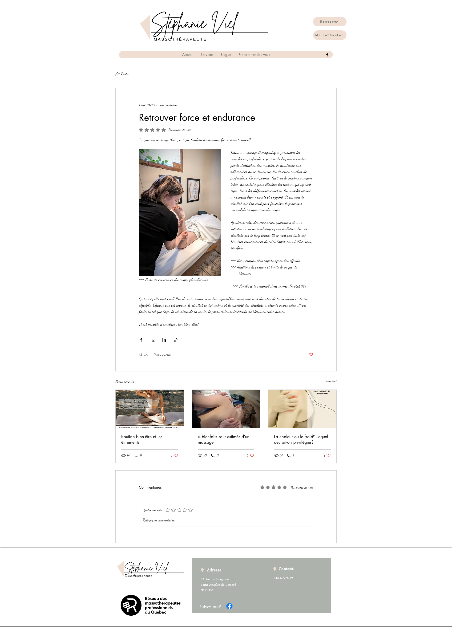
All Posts (122, 73)
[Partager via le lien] (176, 340)
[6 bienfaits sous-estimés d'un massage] (226, 409)
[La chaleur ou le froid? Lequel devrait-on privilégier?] (302, 409)
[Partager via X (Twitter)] (152, 340)
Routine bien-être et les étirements (141, 439)
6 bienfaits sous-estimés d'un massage (224, 439)
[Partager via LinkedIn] (164, 340)
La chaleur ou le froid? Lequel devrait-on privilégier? (301, 439)
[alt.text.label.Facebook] (327, 54)
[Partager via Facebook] (141, 340)
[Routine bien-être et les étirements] (150, 409)
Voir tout (331, 381)
